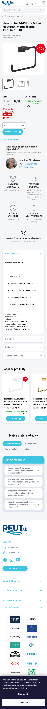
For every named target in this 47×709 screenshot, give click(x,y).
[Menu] (44, 3)
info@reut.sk (28, 167)
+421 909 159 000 (30, 164)
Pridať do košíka (10, 132)
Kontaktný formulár (15, 568)
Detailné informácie (11, 139)
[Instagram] (11, 559)
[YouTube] (18, 559)
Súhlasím (23, 702)
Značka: (9, 38)
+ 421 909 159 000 (15, 553)
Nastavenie (23, 694)
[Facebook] (5, 559)
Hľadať (41, 10)
